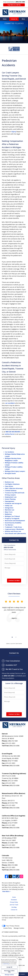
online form (9, 434)
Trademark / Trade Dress (13, 527)
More (23, 19)
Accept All (9, 967)
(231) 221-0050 (13, 781)
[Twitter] (10, 876)
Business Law (9, 482)
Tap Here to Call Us (14, 5)
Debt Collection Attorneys (14, 488)
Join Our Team (14, 905)
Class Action (9, 486)
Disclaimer (14, 900)
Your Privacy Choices (12, 926)
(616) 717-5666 (13, 761)
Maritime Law (9, 510)
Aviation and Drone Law (13, 531)
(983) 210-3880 (13, 865)
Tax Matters (9, 525)
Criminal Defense (10, 490)
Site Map (14, 907)
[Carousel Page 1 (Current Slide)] (12, 637)
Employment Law (11, 497)
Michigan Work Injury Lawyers (15, 471)
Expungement (9, 501)
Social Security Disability (13, 523)
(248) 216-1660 (13, 741)
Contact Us (14, 19)
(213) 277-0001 (13, 823)
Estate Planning (10, 499)
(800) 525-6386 (14, 746)
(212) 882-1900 (13, 843)
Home (4, 19)
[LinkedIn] (14, 876)
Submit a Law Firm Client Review (14, 643)
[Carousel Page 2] (16, 637)
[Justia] (17, 876)
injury (13, 132)
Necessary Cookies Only (9, 971)
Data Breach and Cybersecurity (15, 533)
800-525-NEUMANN (13, 432)
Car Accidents (9, 452)
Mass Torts (8, 512)
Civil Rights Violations (12, 484)
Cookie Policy (7, 928)
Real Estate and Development (15, 520)
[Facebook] (6, 876)
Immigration (9, 508)
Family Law (8, 505)
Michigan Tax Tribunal (12, 516)
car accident (10, 403)
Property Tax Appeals (12, 518)
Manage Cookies (19, 928)
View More (5, 891)
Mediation (8, 514)
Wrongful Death (10, 473)
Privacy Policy (14, 902)
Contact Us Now (14, 580)
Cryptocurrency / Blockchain (14, 529)
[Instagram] (21, 876)
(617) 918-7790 (13, 803)
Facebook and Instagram (13, 503)
